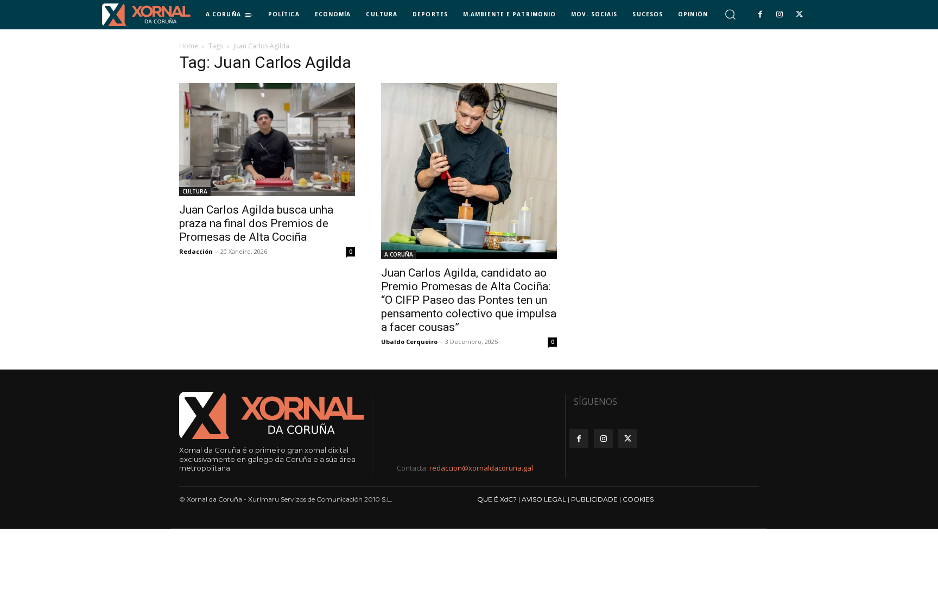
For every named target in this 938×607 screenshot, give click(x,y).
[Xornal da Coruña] (146, 14)
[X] (799, 14)
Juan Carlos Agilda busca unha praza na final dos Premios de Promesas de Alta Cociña (256, 223)
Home (188, 46)
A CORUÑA (398, 254)
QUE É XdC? (497, 499)
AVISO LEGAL (544, 499)
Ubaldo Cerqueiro (409, 341)
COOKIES (638, 499)
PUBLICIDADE (594, 499)
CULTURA (194, 191)
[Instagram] (779, 14)
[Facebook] (760, 14)
